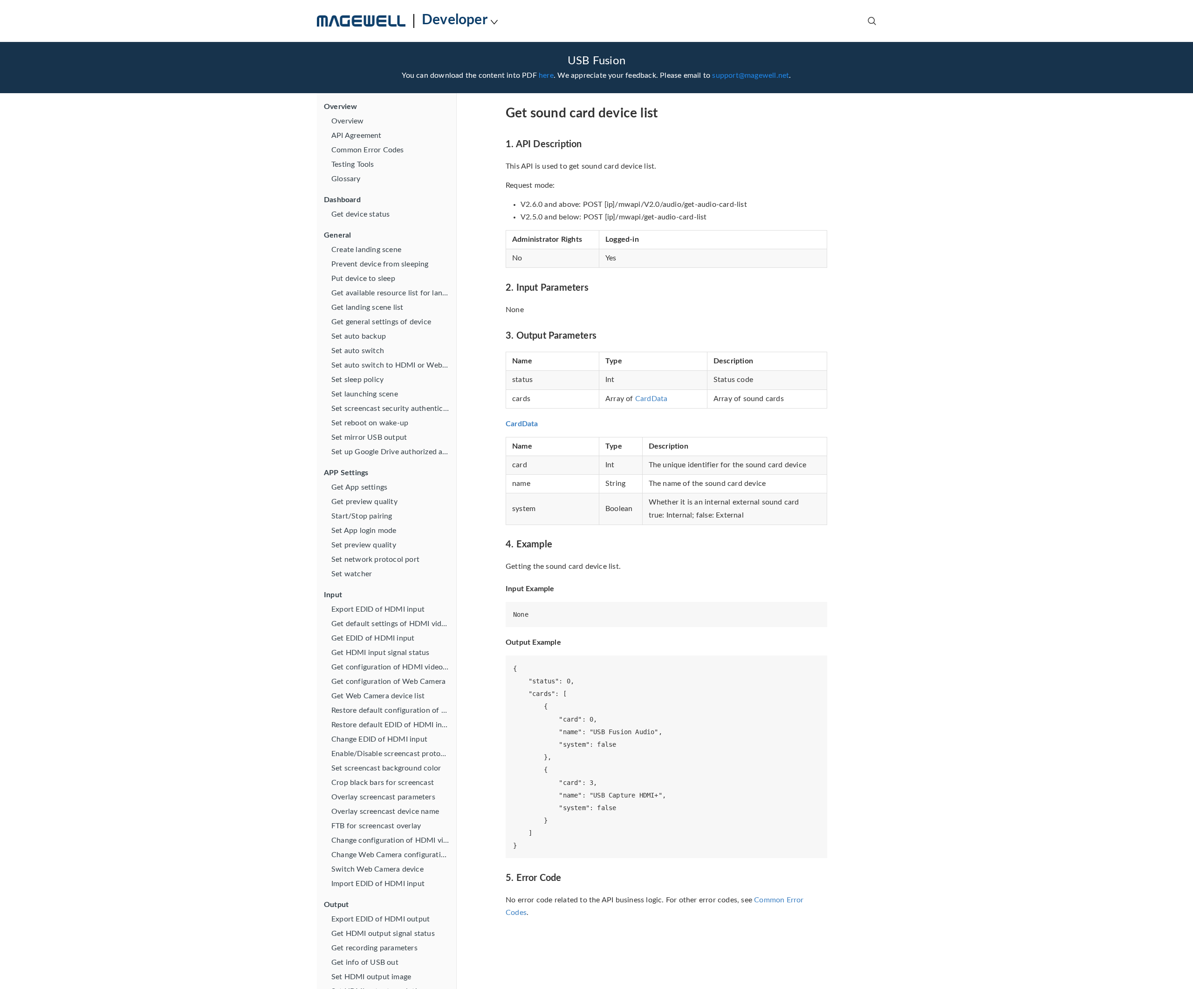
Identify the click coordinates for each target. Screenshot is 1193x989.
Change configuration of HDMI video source (393, 840)
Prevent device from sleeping (380, 264)
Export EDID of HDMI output (380, 919)
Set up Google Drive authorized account (393, 452)
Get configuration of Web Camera (388, 681)
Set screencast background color (386, 768)
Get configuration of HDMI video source (393, 667)
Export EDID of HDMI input (378, 609)
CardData (651, 398)
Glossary (346, 179)
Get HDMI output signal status (383, 933)
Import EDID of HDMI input (378, 883)
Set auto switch (357, 351)
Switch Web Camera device (377, 869)
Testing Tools (352, 164)
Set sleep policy (357, 379)
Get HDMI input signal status (380, 652)
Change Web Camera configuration (390, 855)
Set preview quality (363, 545)
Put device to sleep (363, 278)
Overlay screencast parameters (383, 797)
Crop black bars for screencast (382, 782)
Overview (347, 121)
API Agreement (356, 135)
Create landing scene (366, 249)
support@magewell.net (750, 75)
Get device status (360, 214)
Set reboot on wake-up (369, 423)
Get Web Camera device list (378, 696)
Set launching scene (364, 394)
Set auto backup (358, 336)
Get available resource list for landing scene (393, 293)
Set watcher (351, 574)
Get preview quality (364, 501)
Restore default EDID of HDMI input (392, 725)
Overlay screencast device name (385, 811)
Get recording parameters (374, 948)
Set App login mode (364, 530)
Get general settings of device (381, 322)
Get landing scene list (367, 307)
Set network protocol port (375, 559)
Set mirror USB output (369, 437)
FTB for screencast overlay (376, 826)
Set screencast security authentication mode (393, 408)
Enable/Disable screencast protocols (392, 753)
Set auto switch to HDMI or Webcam (393, 365)
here (546, 75)
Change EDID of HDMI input (379, 739)
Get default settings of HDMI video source (393, 624)
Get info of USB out (364, 962)
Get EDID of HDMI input (372, 638)
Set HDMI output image (371, 977)
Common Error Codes (367, 150)
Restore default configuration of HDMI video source (393, 710)
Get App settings (359, 487)
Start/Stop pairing (361, 516)
